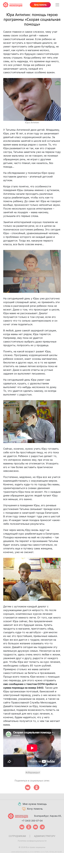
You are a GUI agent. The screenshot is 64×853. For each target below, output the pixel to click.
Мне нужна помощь (35, 803)
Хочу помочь (40, 4)
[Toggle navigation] (57, 5)
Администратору (44, 836)
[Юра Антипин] (32, 99)
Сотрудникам (17, 836)
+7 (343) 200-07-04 (32, 820)
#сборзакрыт (33, 772)
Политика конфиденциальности (32, 841)
